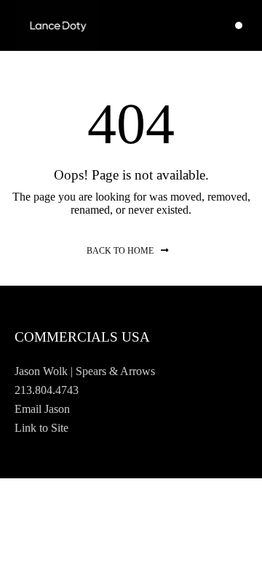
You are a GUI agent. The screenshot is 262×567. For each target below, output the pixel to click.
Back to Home (120, 251)
